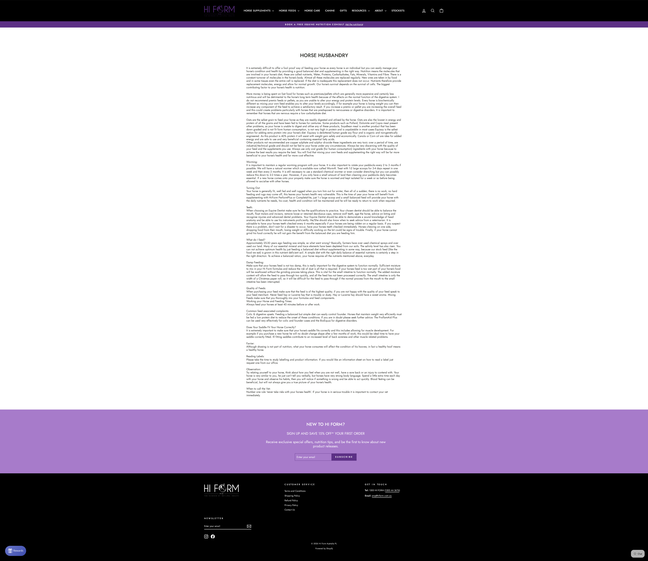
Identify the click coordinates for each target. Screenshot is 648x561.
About (379, 10)
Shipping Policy (292, 495)
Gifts (343, 10)
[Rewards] (15, 551)
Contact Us (290, 509)
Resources (359, 10)
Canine (330, 10)
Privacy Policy (291, 505)
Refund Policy (291, 500)
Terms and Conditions (295, 491)
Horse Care (312, 10)
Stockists (398, 10)
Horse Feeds (288, 10)
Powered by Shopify (324, 548)
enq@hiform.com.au (382, 495)
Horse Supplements (257, 10)
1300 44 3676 (392, 490)
